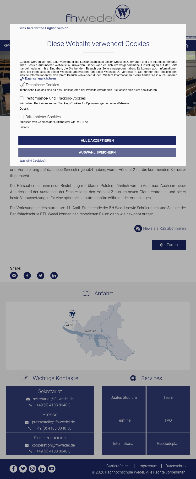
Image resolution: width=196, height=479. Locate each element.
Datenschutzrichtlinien (40, 78)
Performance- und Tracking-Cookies (56, 98)
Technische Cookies (42, 85)
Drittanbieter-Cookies (43, 117)
